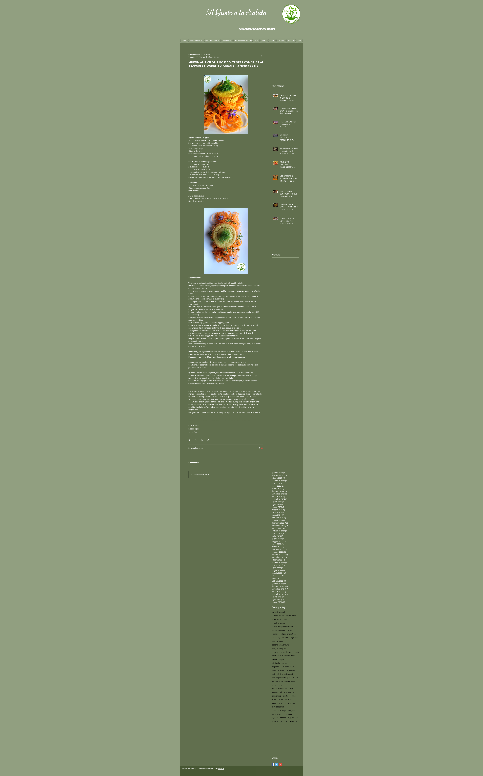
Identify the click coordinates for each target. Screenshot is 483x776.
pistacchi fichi (293, 678)
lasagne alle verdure (280, 645)
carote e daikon (278, 616)
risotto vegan (289, 703)
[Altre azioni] (261, 55)
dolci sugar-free (291, 637)
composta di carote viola (282, 630)
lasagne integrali (279, 648)
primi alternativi (288, 681)
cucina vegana (278, 637)
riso (291, 688)
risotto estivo (277, 703)
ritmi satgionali (278, 707)
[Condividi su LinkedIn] (202, 440)
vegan (279, 714)
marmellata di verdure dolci (283, 656)
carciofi (282, 612)
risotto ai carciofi (285, 699)
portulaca (276, 681)
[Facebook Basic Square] (273, 764)
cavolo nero (276, 619)
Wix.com (221, 769)
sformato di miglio (279, 710)
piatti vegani (287, 674)
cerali (285, 619)
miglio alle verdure (279, 663)
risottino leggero (289, 696)
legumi (289, 652)
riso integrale (277, 692)
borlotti (275, 612)
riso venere (276, 696)
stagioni (291, 710)
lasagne (280, 641)
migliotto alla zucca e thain (283, 667)
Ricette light (193, 429)
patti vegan (290, 670)
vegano (275, 718)
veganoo (282, 718)
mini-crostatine (278, 670)
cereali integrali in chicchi (282, 627)
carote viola (291, 616)
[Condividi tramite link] (208, 440)
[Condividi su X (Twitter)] (196, 440)
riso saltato (289, 692)
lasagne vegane (278, 652)
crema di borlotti (279, 634)
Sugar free (192, 432)
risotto (274, 699)
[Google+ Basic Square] (280, 764)
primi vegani (277, 685)
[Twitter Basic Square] (276, 764)
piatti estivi (276, 674)
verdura (275, 721)
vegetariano (293, 718)
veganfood (288, 714)
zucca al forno (292, 721)
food (273, 641)
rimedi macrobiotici (280, 688)
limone (296, 652)
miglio (281, 659)
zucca (282, 721)
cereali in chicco (278, 623)
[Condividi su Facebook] (189, 440)
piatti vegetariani (279, 678)
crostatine (291, 634)
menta (274, 659)
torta (274, 714)
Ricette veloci (193, 425)
